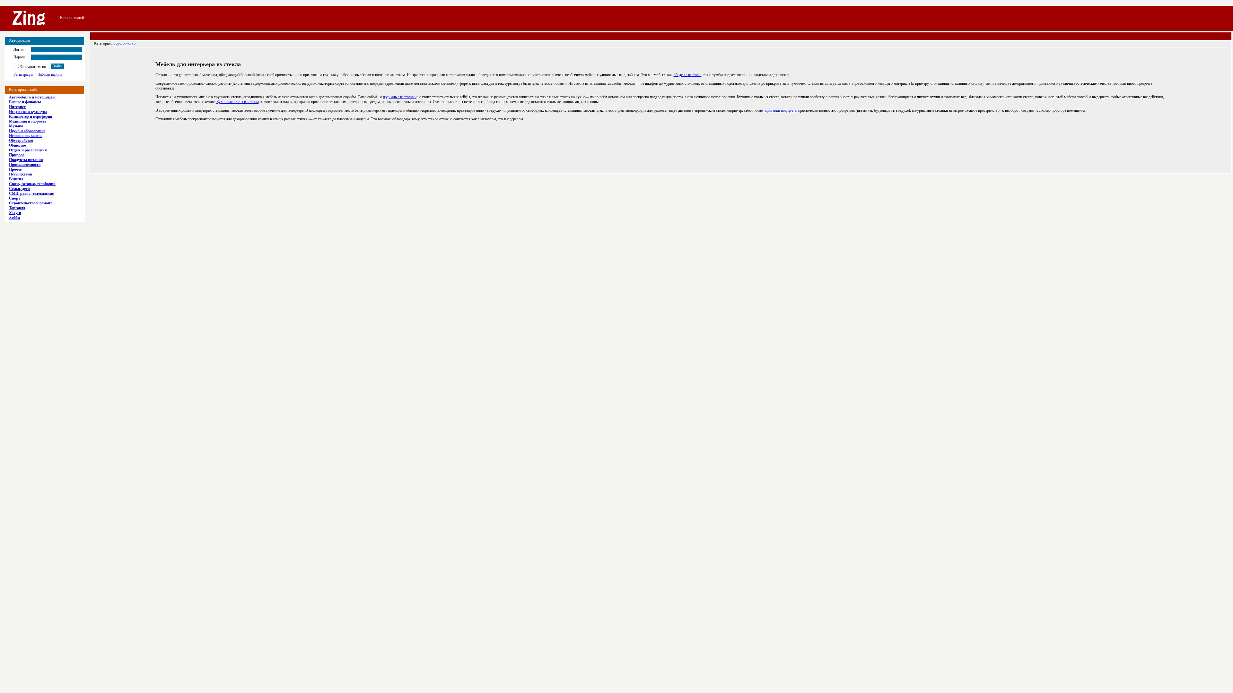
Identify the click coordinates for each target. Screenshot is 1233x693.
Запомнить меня (33, 66)
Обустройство (124, 43)
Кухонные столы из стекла (237, 101)
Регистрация (23, 74)
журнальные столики (399, 97)
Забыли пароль (50, 74)
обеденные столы (687, 75)
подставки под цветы (780, 110)
